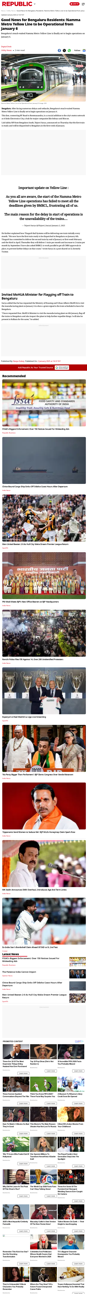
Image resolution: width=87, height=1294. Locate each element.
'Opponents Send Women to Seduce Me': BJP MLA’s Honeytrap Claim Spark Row (38, 832)
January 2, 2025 (58, 225)
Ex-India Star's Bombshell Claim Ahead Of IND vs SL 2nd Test (30, 947)
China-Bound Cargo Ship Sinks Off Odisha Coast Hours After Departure (35, 486)
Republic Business (9, 433)
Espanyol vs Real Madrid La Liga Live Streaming (24, 716)
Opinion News (7, 976)
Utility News (6, 50)
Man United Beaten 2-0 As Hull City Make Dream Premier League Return (35, 544)
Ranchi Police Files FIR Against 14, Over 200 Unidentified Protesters (32, 659)
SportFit (5, 548)
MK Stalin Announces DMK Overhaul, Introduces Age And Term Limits (34, 889)
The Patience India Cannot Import (19, 971)
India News (6, 490)
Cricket (4, 951)
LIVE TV (75, 4)
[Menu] (82, 3)
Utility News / (11, 11)
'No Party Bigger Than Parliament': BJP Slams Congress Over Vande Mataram (37, 774)
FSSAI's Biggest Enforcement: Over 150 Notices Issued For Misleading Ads (35, 429)
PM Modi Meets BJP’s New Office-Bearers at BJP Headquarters (30, 601)
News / (3, 11)
